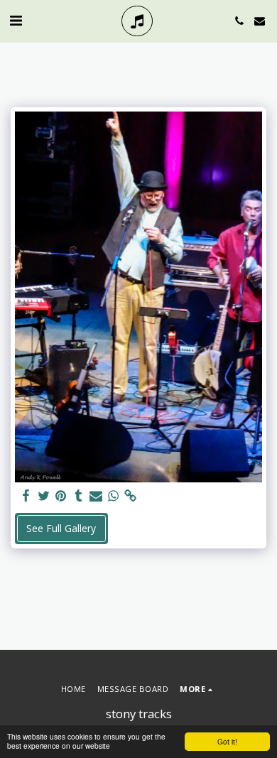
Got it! (227, 741)
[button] (16, 20)
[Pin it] (61, 495)
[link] (130, 495)
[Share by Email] (95, 495)
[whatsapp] (113, 495)
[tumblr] (78, 495)
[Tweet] (44, 495)
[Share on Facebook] (26, 495)
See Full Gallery (61, 528)
